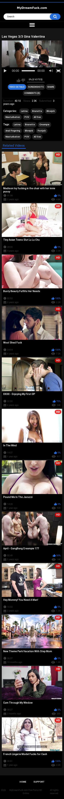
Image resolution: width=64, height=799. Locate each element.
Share (50, 87)
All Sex (37, 117)
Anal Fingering (13, 131)
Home (23, 781)
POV (27, 117)
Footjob (42, 131)
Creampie (44, 124)
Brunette (37, 111)
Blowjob (51, 111)
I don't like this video (23, 80)
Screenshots (36, 87)
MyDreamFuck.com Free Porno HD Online (25, 792)
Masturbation (13, 117)
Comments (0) (32, 93)
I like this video (18, 80)
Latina (24, 111)
